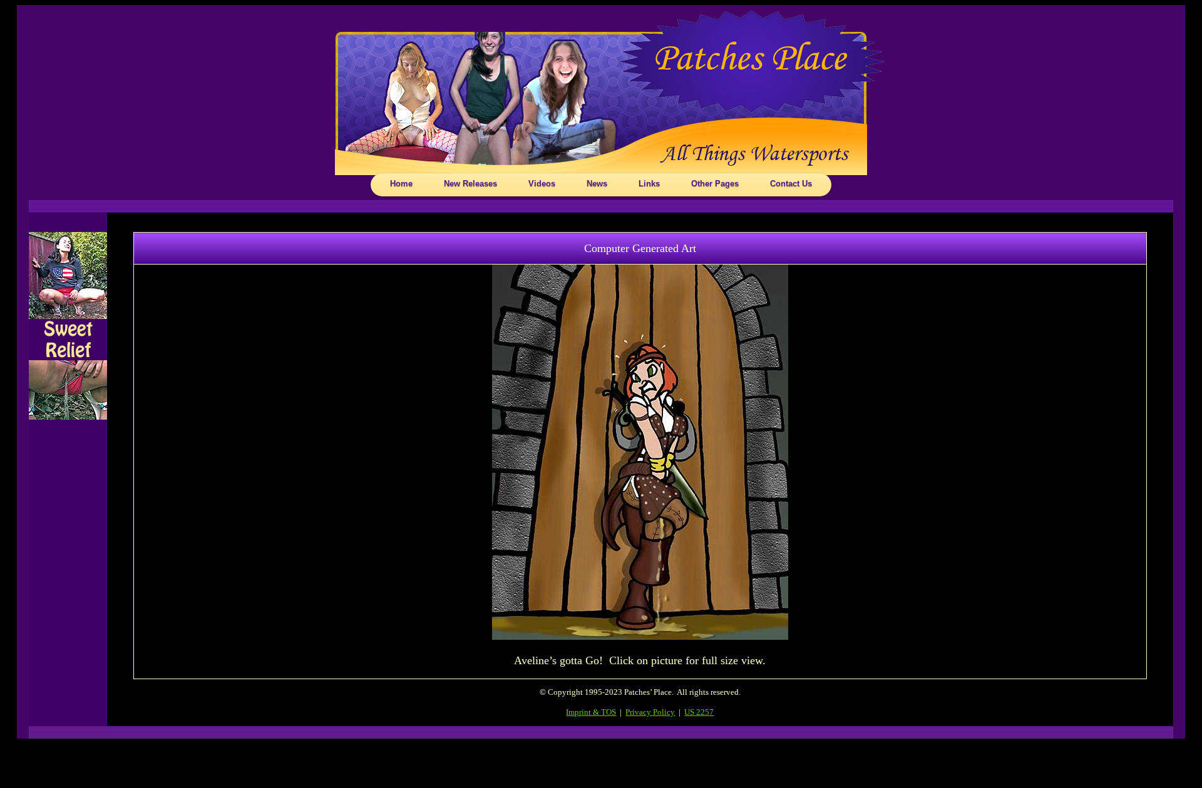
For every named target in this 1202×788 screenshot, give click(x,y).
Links (649, 183)
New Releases (470, 183)
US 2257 (699, 712)
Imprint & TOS (591, 712)
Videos (541, 183)
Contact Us (791, 183)
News (597, 183)
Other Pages (715, 183)
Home (401, 183)
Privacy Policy (650, 712)
